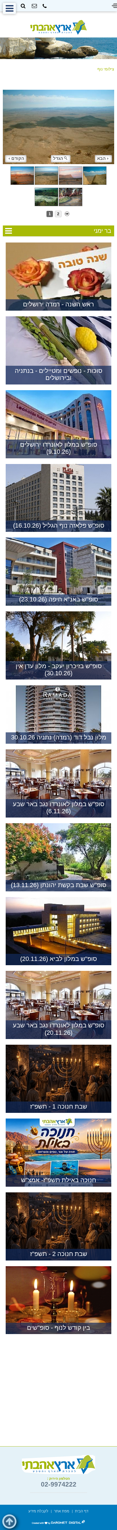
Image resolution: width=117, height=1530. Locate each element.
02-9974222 (58, 1484)
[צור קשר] (34, 6)
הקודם (17, 158)
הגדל (58, 158)
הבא (101, 158)
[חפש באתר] (23, 6)
